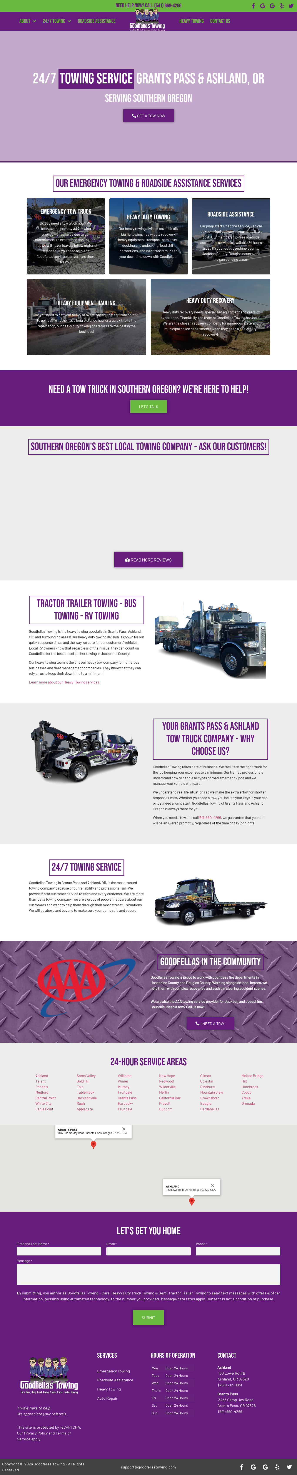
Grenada (248, 1103)
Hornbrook (250, 1086)
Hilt (244, 1081)
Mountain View (211, 1092)
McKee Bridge (252, 1075)
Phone (201, 1243)
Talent (40, 1081)
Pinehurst (207, 1086)
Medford (41, 1092)
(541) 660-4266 (167, 5)
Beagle (205, 1103)
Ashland (41, 1075)
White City (43, 1103)
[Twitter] (291, 6)
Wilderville (167, 1086)
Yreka (246, 1098)
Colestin (206, 1081)
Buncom (165, 1109)
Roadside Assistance (96, 21)
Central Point (45, 1098)
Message (24, 1260)
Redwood (166, 1081)
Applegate (85, 1109)
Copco (247, 1092)
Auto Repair (107, 1398)
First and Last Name (33, 1243)
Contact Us (220, 21)
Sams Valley (86, 1075)
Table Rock (85, 1092)
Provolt (164, 1103)
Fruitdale (125, 1092)
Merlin (164, 1092)
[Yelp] (281, 6)
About (24, 21)
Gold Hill (83, 1081)
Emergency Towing (113, 1370)
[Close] (124, 1129)
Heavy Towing (191, 21)
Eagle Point (44, 1109)
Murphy (123, 1086)
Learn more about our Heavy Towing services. (64, 682)
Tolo (80, 1086)
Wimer (123, 1081)
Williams (124, 1075)
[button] (93, 1145)
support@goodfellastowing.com (148, 1467)
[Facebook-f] (253, 6)
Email (111, 1243)
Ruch (81, 1103)
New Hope (167, 1075)
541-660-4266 (210, 817)
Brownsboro (209, 1098)
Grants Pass (127, 1098)
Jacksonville (87, 1098)
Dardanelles (209, 1109)
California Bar (169, 1098)
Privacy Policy (36, 1433)
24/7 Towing (54, 21)
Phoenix (41, 1086)
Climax (205, 1075)
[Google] (263, 6)
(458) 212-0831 (167, 12)
